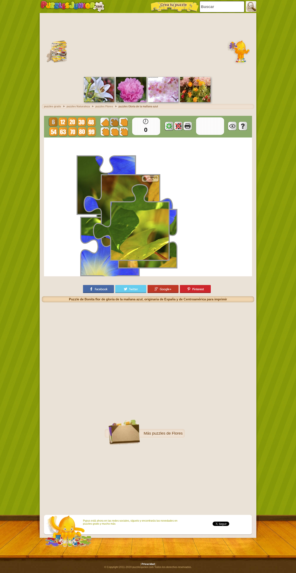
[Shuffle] (169, 126)
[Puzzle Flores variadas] (195, 101)
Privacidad (148, 564)
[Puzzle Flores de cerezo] (163, 101)
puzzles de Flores (167, 433)
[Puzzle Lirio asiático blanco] (99, 101)
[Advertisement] (148, 44)
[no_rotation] (178, 126)
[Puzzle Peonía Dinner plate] (131, 101)
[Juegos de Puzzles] (72, 6)
